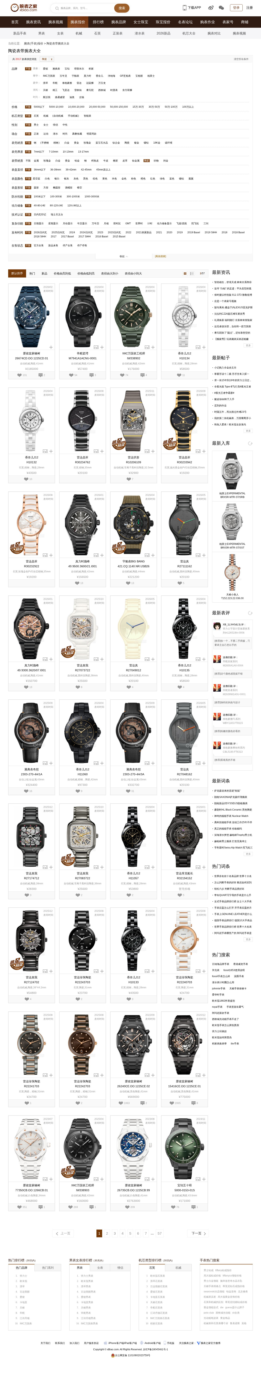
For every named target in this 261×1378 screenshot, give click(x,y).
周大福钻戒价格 (212, 1275)
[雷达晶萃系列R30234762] (83, 421)
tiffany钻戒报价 (223, 1270)
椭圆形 (56, 187)
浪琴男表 (86, 1286)
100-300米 (56, 196)
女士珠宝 (141, 22)
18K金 (156, 142)
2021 (159, 232)
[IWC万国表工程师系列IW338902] (134, 317)
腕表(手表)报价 (33, 43)
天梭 (45, 90)
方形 (45, 187)
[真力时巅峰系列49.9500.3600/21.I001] (83, 525)
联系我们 (60, 1343)
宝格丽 (139, 75)
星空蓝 (36, 178)
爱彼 (45, 68)
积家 (91, 68)
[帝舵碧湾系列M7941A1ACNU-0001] (83, 317)
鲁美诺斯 (235, 1323)
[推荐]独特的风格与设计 (227, 702)
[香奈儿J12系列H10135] (184, 629)
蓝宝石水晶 (102, 142)
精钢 (55, 142)
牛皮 (105, 160)
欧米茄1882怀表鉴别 (223, 1000)
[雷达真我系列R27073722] (83, 629)
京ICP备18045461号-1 (155, 1349)
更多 (248, 345)
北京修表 (243, 1291)
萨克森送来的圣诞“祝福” (227, 790)
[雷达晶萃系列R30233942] (184, 421)
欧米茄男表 (87, 1281)
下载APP (194, 7)
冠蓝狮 (90, 83)
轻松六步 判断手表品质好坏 (229, 888)
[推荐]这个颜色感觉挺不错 (229, 673)
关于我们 (45, 1343)
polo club (209, 1312)
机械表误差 (210, 1296)
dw (221, 1307)
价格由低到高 (86, 273)
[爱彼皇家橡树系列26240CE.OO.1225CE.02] (134, 1045)
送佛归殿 (228, 657)
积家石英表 (156, 1323)
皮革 (125, 160)
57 (160, 1233)
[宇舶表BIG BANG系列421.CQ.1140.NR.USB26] (134, 525)
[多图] (96, 347)
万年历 (95, 223)
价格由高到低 (62, 273)
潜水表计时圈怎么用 (223, 982)
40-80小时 (39, 205)
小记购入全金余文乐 (225, 367)
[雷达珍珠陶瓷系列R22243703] (83, 941)
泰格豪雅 (67, 83)
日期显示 (39, 223)
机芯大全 (189, 33)
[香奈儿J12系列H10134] (184, 317)
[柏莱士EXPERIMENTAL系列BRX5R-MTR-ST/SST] (232, 521)
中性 (65, 124)
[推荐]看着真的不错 (225, 760)
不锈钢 (45, 142)
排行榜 (98, 22)
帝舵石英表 (156, 1307)
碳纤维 (168, 142)
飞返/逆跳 (181, 223)
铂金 (77, 160)
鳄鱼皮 (95, 160)
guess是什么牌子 (234, 1307)
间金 (165, 160)
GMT (128, 223)
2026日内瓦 (40, 232)
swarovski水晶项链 (214, 1291)
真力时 (87, 75)
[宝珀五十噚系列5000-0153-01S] (184, 1149)
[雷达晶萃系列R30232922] (32, 525)
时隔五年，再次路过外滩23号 (230, 411)
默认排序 (17, 273)
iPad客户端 (130, 1343)
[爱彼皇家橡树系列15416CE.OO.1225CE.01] (184, 1045)
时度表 (114, 90)
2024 (72, 232)
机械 (79, 33)
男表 (41, 33)
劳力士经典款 (219, 1031)
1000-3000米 (92, 196)
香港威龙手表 (240, 964)
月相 (106, 223)
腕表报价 (78, 22)
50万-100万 (171, 106)
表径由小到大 (133, 273)
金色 (124, 178)
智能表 (87, 115)
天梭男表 (86, 1307)
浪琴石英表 (156, 1281)
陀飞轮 (195, 223)
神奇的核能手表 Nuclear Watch (231, 816)
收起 (122, 256)
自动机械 (58, 115)
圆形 (36, 187)
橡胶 (115, 160)
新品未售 (53, 245)
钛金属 (135, 160)
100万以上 (188, 106)
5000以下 (39, 106)
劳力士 (23, 1275)
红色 (152, 178)
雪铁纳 (78, 90)
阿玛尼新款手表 (220, 1013)
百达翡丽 (25, 1291)
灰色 (76, 178)
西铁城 (102, 90)
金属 (36, 160)
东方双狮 (127, 90)
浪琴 (45, 83)
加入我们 (74, 1343)
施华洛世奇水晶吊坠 (231, 1281)
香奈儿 (99, 75)
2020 (169, 232)
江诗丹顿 (25, 1318)
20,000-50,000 (97, 106)
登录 (236, 7)
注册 (249, 7)
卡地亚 (23, 1302)
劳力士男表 (87, 1275)
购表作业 (207, 22)
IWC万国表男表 (89, 1323)
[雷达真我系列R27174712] (32, 837)
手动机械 (73, 115)
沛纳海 (111, 75)
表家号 (227, 22)
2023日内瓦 (114, 232)
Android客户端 (153, 1343)
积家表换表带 (219, 1043)
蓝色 (171, 178)
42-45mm (86, 169)
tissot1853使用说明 (234, 970)
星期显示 (53, 223)
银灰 (66, 178)
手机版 (171, 1343)
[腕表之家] (24, 8)
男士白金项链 (211, 1281)
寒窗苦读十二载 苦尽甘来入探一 (231, 374)
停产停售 (82, 245)
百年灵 (63, 75)
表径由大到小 (109, 273)
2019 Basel (193, 232)
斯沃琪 (46, 97)
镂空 (79, 187)
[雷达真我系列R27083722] (83, 837)
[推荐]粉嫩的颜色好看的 (227, 731)
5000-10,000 (56, 106)
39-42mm (71, 169)
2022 (128, 232)
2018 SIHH (40, 236)
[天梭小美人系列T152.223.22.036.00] (232, 572)
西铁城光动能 (223, 1312)
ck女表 (236, 1312)
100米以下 (39, 196)
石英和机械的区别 (213, 1302)
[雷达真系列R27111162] (184, 525)
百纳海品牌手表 (220, 964)
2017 (53, 236)
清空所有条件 (241, 59)
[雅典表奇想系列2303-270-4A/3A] (134, 733)
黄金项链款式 (211, 1307)
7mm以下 (39, 151)
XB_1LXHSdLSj (232, 624)
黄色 (104, 178)
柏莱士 (151, 75)
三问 (205, 223)
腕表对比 (214, 33)
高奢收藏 (77, 133)
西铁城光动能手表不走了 (225, 1019)
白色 (47, 178)
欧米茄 (23, 1281)
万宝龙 (102, 83)
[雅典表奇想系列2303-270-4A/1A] (32, 733)
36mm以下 (40, 169)
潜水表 (140, 33)
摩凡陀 (90, 90)
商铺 (244, 22)
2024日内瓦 (86, 232)
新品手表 (19, 33)
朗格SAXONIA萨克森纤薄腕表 (230, 797)
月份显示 (68, 223)
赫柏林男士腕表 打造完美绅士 (230, 841)
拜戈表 (215, 970)
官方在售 (39, 245)
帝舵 (55, 83)
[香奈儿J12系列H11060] (83, 733)
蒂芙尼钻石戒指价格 (234, 1286)
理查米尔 (79, 68)
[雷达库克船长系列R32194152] (184, 837)
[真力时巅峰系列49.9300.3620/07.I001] (32, 629)
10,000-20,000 (76, 106)
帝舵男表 (86, 1313)
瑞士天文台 (57, 214)
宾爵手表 (239, 976)
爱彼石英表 (156, 1291)
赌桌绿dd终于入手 (224, 399)
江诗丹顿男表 (88, 1318)
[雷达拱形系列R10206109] (134, 421)
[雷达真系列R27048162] (184, 733)
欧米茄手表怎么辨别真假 (225, 1025)
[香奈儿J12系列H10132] (32, 421)
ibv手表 (235, 1043)
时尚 (65, 133)
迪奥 (72, 97)
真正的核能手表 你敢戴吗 (228, 828)
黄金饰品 (225, 1318)
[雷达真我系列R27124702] (32, 941)
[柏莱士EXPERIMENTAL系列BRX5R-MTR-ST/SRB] (232, 471)
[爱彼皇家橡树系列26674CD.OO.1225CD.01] (32, 317)
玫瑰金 (87, 142)
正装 (36, 133)
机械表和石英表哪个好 (216, 1323)
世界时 (139, 223)
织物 (156, 160)
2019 (180, 232)
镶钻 (146, 142)
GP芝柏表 (125, 75)
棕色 (95, 178)
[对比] (51, 347)
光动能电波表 (211, 1318)
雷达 (79, 83)
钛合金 (116, 142)
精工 (55, 90)
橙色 (143, 178)
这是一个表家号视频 (225, 301)
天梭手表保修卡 (238, 988)
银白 (56, 178)
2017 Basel (67, 236)
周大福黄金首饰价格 (229, 1296)
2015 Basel (119, 236)
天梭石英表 (156, 1302)
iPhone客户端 (116, 1343)
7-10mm (53, 151)
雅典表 (56, 68)
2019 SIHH (211, 232)
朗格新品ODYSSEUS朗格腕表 (231, 803)
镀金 (136, 142)
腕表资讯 (33, 22)
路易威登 (60, 97)
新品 (44, 273)
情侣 (55, 124)
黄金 (76, 142)
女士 (45, 124)
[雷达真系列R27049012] (134, 629)
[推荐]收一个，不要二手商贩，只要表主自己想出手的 (232, 642)
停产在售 (68, 245)
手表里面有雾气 (235, 1006)
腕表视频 (55, 22)
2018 (224, 232)
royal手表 (217, 1006)
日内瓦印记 (40, 214)
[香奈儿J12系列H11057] (134, 837)
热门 (32, 273)
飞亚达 (66, 90)
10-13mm (68, 151)
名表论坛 (185, 22)
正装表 (118, 33)
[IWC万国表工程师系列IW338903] (83, 1149)
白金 (66, 142)
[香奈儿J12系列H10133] (134, 941)
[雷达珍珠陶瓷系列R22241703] (32, 1045)
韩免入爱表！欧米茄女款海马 (230, 424)
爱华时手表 (218, 994)
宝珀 (67, 68)
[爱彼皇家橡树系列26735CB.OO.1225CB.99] (134, 1149)
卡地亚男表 (87, 1302)
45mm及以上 (103, 169)
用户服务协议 (91, 1343)
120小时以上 (74, 205)
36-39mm (55, 169)
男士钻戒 (208, 1270)
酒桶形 (68, 187)
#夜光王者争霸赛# (224, 393)
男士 (36, 124)
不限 (28, 68)
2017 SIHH (85, 236)
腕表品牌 (118, 22)
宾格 (244, 1323)
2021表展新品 (144, 232)
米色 (114, 178)
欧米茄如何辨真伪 (222, 1037)
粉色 (133, 178)
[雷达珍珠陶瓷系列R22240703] (184, 941)
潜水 (55, 133)
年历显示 (82, 223)
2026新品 (163, 33)
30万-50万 (154, 106)
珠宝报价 (163, 22)
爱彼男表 (86, 1297)
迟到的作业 (220, 405)
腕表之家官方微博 (210, 1343)
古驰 (81, 97)
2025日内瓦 (58, 232)
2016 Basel (101, 236)
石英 (97, 33)
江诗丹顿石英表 (158, 1313)
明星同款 (91, 133)
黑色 (85, 178)
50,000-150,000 (119, 106)
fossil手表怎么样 (221, 976)
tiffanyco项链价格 (232, 1275)
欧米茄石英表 (157, 1275)
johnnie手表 (218, 988)
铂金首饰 (231, 1291)
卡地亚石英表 (157, 1297)
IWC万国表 (49, 75)
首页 (15, 22)
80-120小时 (56, 205)
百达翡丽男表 (88, 1291)
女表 (60, 33)
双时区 (117, 223)
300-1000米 (73, 196)
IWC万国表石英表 (160, 1318)
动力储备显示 (164, 223)
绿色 (162, 178)
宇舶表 (75, 75)
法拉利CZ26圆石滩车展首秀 (229, 313)
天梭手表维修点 (212, 1286)
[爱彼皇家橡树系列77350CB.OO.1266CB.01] (32, 1149)
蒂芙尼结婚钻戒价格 (236, 1302)
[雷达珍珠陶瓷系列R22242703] (83, 1045)
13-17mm (83, 151)
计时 (149, 223)
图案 (191, 178)
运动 (45, 133)
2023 (100, 232)
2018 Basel (238, 232)
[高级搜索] (160, 256)
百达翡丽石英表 (158, 1286)
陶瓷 (44, 59)
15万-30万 (138, 106)
